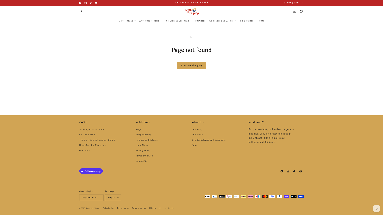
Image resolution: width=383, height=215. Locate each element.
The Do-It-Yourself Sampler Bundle (97, 140)
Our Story (197, 129)
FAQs (138, 129)
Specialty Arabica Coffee (91, 129)
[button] (82, 11)
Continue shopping (191, 65)
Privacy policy (123, 208)
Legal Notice (142, 145)
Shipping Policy (143, 134)
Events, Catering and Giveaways (209, 140)
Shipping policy (155, 208)
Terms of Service (144, 156)
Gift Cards (84, 150)
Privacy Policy (143, 150)
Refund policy (108, 208)
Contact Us (141, 161)
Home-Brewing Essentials (92, 145)
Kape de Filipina (92, 208)
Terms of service (139, 208)
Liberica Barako (87, 134)
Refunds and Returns (147, 140)
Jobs (194, 145)
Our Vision (197, 134)
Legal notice (169, 208)
